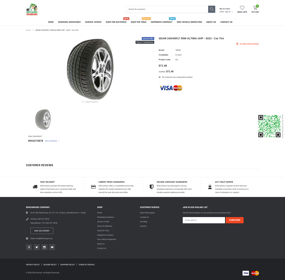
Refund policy (50, 264)
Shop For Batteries (116, 22)
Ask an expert (41, 230)
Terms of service (87, 264)
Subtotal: (162, 72)
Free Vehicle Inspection (189, 22)
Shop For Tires (138, 22)
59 (163, 77)
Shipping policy (67, 264)
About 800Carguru (147, 213)
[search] (211, 9)
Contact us (226, 22)
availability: (164, 55)
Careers (143, 226)
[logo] (32, 9)
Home (51, 22)
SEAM (177, 50)
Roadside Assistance (69, 22)
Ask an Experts (51, 141)
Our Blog (143, 221)
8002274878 (35, 140)
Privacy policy (33, 264)
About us (211, 22)
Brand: (161, 50)
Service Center (93, 22)
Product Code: (165, 59)
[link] (43, 120)
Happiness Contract (161, 22)
